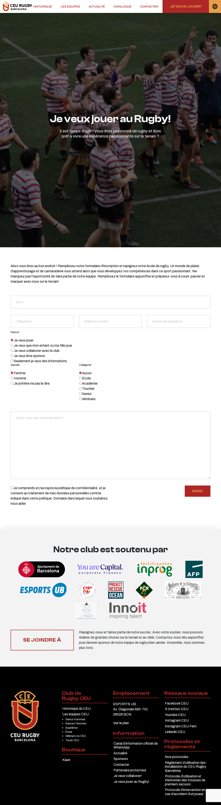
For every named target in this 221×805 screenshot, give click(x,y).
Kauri (66, 760)
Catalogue (122, 6)
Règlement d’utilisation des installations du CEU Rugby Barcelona (185, 766)
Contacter (149, 6)
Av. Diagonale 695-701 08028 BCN (130, 711)
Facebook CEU (176, 703)
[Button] (17, 6)
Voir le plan (121, 723)
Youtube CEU (175, 714)
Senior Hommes (75, 719)
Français (215, 6)
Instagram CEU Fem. (181, 726)
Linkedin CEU (175, 732)
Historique (42, 6)
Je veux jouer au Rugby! (131, 781)
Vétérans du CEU (75, 736)
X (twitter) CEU (176, 709)
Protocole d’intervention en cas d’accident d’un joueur (185, 791)
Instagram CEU (177, 720)
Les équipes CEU (75, 714)
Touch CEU (72, 740)
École (68, 732)
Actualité (97, 6)
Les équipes (70, 6)
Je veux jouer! (186, 6)
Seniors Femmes (75, 723)
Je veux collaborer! (128, 775)
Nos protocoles (176, 757)
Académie (71, 728)
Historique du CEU (76, 708)
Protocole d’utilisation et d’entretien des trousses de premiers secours (185, 780)
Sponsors (121, 758)
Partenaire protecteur (130, 770)
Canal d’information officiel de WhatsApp (136, 745)
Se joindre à (42, 640)
